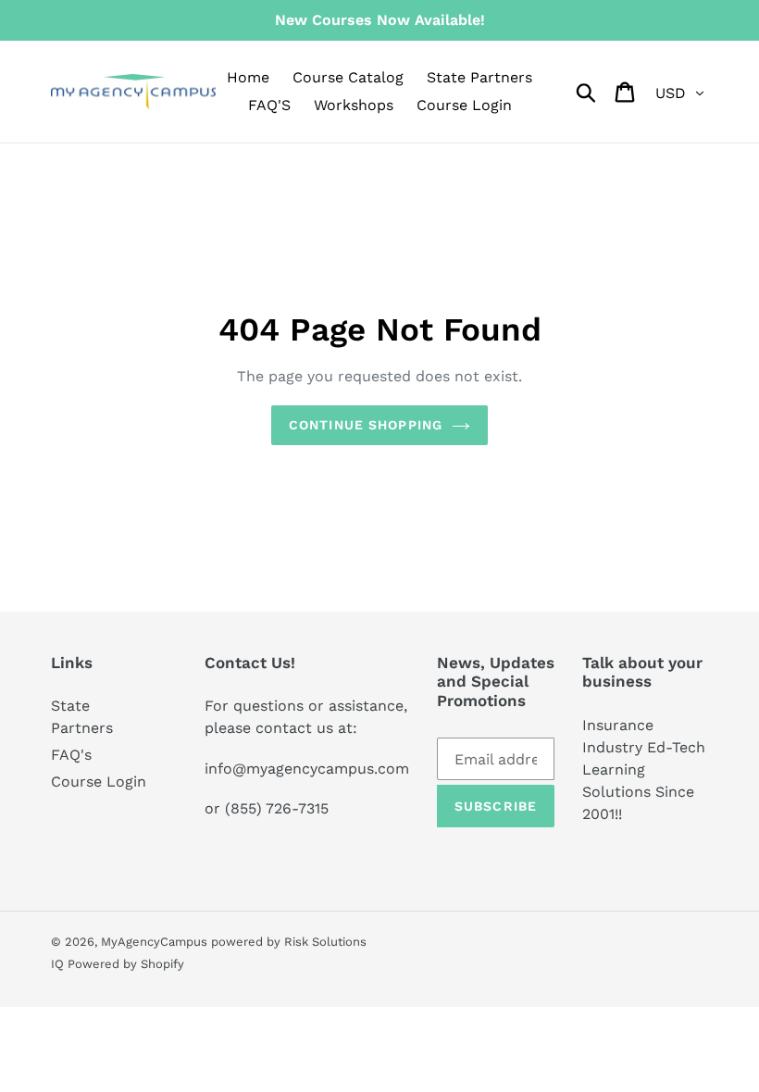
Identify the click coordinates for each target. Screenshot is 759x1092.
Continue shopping (365, 424)
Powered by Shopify (126, 964)
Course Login (98, 781)
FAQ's (71, 754)
